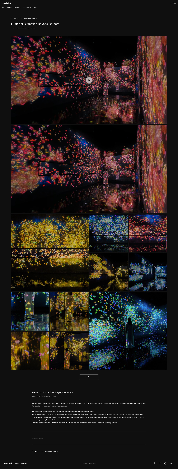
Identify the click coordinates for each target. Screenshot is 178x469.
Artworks (17, 7)
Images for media (36, 438)
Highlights (9, 7)
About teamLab (27, 7)
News (35, 7)
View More (88, 377)
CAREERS (24, 463)
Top (3, 7)
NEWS (17, 463)
